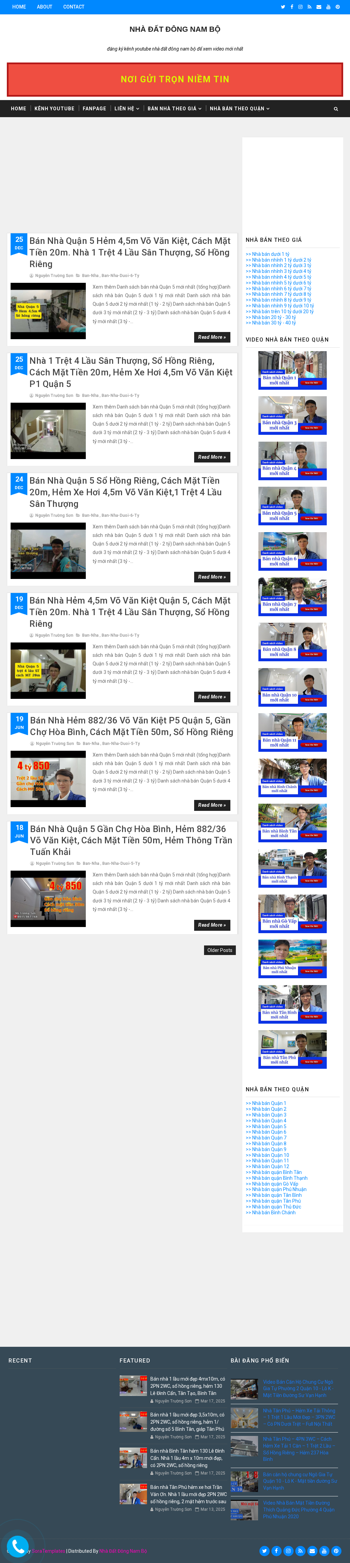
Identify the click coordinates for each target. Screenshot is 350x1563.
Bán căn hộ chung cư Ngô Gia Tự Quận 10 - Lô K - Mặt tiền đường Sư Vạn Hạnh (300, 1481)
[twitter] (283, 7)
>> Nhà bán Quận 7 (266, 1137)
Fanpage (94, 108)
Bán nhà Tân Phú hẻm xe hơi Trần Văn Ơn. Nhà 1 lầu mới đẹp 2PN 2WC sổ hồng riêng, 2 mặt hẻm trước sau (188, 1494)
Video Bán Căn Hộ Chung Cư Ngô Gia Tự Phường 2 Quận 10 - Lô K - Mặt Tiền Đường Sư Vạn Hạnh (298, 1388)
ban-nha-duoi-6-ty (120, 275)
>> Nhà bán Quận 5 (266, 1126)
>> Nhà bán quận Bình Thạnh (277, 1178)
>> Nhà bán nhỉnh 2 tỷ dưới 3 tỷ (278, 265)
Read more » (212, 337)
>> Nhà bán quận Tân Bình (274, 1195)
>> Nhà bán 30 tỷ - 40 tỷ (271, 323)
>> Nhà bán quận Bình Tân (274, 1172)
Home (19, 7)
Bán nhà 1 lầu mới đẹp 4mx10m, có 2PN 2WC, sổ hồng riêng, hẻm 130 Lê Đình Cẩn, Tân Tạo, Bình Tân (187, 1386)
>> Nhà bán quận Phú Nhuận (276, 1189)
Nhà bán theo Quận (237, 108)
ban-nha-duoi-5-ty (121, 743)
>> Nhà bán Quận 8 (266, 1143)
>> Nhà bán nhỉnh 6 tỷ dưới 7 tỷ (278, 288)
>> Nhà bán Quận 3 (266, 1115)
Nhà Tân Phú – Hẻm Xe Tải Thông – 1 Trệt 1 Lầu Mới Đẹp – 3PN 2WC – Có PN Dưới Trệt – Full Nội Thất (299, 1417)
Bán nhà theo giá (172, 108)
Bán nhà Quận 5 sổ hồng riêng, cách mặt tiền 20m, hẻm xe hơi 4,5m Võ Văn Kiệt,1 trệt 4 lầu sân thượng (125, 492)
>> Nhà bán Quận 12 (267, 1166)
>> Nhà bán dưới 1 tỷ (268, 254)
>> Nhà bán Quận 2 (266, 1109)
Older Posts (219, 950)
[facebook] (292, 7)
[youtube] (328, 7)
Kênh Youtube (55, 108)
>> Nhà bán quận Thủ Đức (273, 1206)
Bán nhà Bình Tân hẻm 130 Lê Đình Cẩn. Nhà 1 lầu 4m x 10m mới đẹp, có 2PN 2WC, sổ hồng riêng (187, 1458)
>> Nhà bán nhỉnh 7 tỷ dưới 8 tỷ (278, 294)
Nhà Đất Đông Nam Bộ (123, 1551)
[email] (319, 7)
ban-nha (90, 275)
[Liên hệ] (16, 1544)
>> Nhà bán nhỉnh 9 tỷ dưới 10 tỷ (280, 305)
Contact (73, 7)
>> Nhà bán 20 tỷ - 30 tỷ (271, 317)
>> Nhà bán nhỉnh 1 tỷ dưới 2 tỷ (278, 260)
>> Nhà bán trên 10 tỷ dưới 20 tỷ (280, 311)
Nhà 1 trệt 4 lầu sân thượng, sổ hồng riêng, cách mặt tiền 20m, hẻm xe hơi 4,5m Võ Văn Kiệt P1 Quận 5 (130, 372)
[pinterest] (337, 7)
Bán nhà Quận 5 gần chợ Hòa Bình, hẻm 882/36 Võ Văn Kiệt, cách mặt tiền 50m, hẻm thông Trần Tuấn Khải (131, 840)
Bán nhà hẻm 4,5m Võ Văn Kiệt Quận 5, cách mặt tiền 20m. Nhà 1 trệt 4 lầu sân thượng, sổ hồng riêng (129, 612)
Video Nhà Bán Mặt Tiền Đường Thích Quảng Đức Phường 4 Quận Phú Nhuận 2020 (299, 1509)
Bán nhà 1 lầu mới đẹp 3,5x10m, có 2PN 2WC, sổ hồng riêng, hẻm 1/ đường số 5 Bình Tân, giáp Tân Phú (187, 1422)
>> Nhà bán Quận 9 (266, 1149)
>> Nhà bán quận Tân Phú (273, 1201)
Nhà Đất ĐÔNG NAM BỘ (175, 29)
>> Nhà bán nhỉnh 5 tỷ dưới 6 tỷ (278, 283)
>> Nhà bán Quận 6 (266, 1132)
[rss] (309, 7)
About (44, 7)
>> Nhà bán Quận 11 (267, 1160)
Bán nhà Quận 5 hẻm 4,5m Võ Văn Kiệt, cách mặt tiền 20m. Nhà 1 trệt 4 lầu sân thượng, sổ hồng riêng (129, 252)
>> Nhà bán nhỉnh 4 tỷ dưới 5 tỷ (278, 277)
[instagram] (300, 7)
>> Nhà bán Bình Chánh (271, 1212)
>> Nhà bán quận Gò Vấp (272, 1184)
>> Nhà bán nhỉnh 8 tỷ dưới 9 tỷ (278, 300)
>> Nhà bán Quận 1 (266, 1103)
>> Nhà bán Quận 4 (266, 1120)
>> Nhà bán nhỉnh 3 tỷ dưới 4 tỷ (278, 271)
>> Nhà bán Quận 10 (267, 1155)
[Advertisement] (122, 185)
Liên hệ (124, 108)
